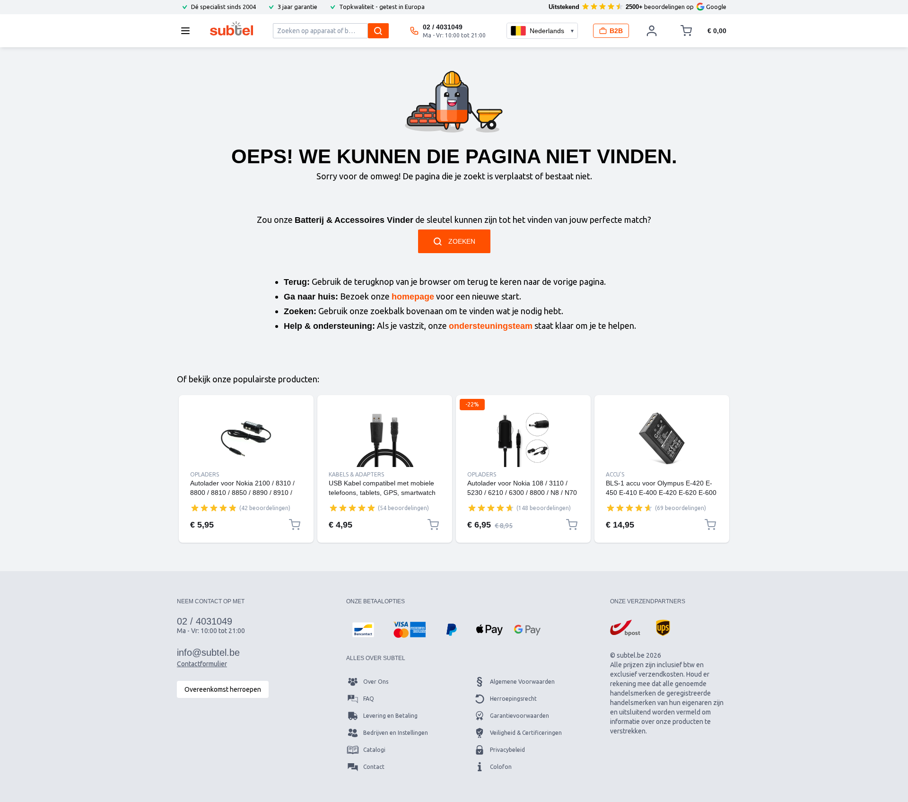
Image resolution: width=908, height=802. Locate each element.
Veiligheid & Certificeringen (526, 733)
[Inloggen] (651, 30)
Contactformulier (202, 664)
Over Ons (375, 682)
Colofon (501, 767)
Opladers (204, 474)
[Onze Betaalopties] (363, 630)
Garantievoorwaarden (519, 716)
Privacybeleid (507, 750)
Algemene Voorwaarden (522, 682)
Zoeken (461, 241)
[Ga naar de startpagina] (231, 28)
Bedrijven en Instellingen (395, 733)
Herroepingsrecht (513, 699)
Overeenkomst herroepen (222, 689)
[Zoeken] (378, 30)
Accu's (615, 474)
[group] (213, 507)
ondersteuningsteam (491, 326)
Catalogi (374, 750)
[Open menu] (188, 30)
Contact (373, 767)
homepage (413, 296)
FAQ (368, 699)
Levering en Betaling (390, 716)
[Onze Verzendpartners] (625, 628)
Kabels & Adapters (356, 474)
